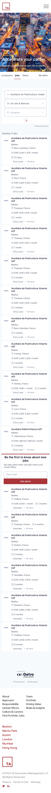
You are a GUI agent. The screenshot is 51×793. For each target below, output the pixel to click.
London (7, 739)
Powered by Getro (41, 126)
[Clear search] (43, 94)
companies (7, 75)
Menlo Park (9, 731)
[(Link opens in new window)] (3, 786)
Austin (6, 735)
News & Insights (35, 708)
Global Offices (10, 708)
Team (29, 696)
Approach (8, 700)
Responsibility (10, 704)
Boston (7, 726)
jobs (17, 75)
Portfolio (31, 700)
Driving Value (33, 704)
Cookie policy (32, 682)
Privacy (6, 782)
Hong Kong (9, 748)
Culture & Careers (12, 712)
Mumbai (7, 743)
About (5, 696)
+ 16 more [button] (30, 161)
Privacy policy (19, 682)
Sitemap (36, 782)
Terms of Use (20, 782)
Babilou (14, 144)
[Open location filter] (43, 112)
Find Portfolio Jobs (13, 715)
